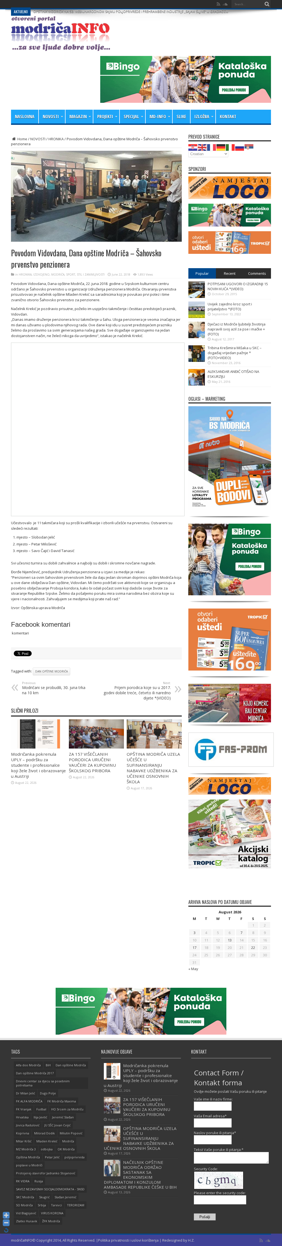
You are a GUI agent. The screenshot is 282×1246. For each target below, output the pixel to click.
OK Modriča (66, 1149)
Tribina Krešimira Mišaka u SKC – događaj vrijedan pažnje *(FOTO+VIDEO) (235, 352)
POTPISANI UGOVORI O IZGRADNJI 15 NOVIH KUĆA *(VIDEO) (238, 286)
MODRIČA (57, 274)
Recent (229, 273)
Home (22, 138)
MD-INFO (158, 117)
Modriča (68, 1141)
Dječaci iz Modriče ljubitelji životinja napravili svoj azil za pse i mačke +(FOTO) (236, 329)
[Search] (267, 4)
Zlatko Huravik (26, 1221)
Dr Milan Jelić (25, 1093)
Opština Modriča (28, 1157)
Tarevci (56, 1205)
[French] (211, 146)
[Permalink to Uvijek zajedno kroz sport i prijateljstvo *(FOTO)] (196, 316)
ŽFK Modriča (51, 1221)
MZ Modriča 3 (26, 1149)
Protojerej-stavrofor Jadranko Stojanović (45, 1173)
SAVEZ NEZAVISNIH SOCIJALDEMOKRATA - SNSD (50, 1189)
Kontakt (228, 117)
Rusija (38, 1181)
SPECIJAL (131, 117)
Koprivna (22, 1133)
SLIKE (181, 117)
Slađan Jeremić (65, 1197)
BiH (48, 1065)
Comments (257, 273)
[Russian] (240, 146)
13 (230, 940)
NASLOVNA (24, 117)
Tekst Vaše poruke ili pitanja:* (218, 1149)
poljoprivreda (74, 1157)
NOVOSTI (51, 117)
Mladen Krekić (46, 1141)
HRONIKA (56, 138)
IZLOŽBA (201, 117)
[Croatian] (193, 146)
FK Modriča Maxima (61, 1101)
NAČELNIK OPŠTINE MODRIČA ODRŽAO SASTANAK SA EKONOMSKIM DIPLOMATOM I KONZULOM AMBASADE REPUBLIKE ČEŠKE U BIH (140, 1174)
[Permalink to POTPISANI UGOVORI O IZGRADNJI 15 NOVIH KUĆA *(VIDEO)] (196, 296)
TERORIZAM (75, 1205)
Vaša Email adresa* (210, 1115)
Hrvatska (22, 1117)
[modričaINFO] (60, 46)
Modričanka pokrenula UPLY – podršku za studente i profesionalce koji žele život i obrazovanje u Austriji (38, 765)
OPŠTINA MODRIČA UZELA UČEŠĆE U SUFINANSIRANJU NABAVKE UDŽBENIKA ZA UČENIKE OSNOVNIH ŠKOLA (153, 767)
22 (253, 947)
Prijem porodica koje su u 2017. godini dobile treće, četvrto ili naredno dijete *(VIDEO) (137, 691)
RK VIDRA (22, 1181)
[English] (202, 146)
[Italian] (230, 146)
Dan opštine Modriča (51, 671)
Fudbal (41, 1109)
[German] (221, 146)
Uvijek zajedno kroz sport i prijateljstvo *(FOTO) (230, 306)
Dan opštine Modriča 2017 (35, 1073)
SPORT (70, 274)
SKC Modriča (25, 1197)
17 (194, 947)
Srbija (42, 1205)
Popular (202, 273)
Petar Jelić (52, 1157)
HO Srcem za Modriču (67, 1109)
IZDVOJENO (41, 274)
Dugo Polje (48, 1093)
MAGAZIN (78, 117)
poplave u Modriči (29, 1165)
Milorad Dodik (44, 1133)
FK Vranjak (23, 1109)
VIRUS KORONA (52, 1213)
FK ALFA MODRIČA (29, 1101)
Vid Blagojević (26, 1213)
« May (193, 968)
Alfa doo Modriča (28, 1065)
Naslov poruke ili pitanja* (215, 1132)
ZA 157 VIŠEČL (44, 4)
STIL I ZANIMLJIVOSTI (91, 274)
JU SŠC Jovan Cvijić (57, 1125)
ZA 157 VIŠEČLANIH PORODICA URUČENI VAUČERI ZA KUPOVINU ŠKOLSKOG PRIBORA (92, 762)
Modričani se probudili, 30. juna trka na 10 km (53, 688)
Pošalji (204, 1217)
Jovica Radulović (27, 1125)
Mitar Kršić (23, 1141)
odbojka (47, 1149)
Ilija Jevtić (40, 1117)
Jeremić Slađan (63, 1117)
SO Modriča (24, 1205)
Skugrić (44, 1197)
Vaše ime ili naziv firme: (213, 1099)
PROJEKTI (105, 117)
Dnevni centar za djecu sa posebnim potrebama (43, 1083)
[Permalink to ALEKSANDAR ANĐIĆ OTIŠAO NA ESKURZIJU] (196, 384)
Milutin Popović (71, 1133)
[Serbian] (249, 146)
